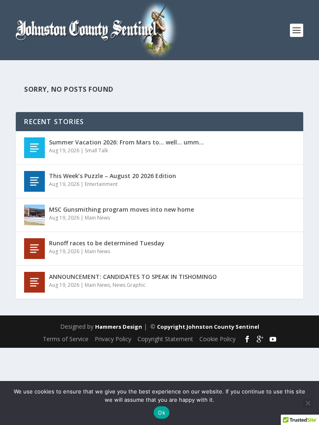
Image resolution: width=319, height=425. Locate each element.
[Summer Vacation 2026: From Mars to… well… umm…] (34, 147)
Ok (161, 412)
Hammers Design (118, 326)
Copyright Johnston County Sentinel (208, 326)
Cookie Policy (217, 339)
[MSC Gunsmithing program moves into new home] (34, 215)
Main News (97, 217)
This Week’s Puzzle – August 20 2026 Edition (112, 176)
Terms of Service (65, 339)
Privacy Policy (113, 339)
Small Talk (96, 150)
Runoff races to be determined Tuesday (106, 243)
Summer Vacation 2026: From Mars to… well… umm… (126, 142)
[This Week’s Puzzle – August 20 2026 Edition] (34, 181)
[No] (308, 403)
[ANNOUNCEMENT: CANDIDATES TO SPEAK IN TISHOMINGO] (34, 282)
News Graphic (129, 284)
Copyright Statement (165, 339)
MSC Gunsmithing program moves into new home (121, 209)
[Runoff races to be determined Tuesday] (34, 248)
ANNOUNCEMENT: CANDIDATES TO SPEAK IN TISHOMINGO (133, 277)
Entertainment (101, 184)
